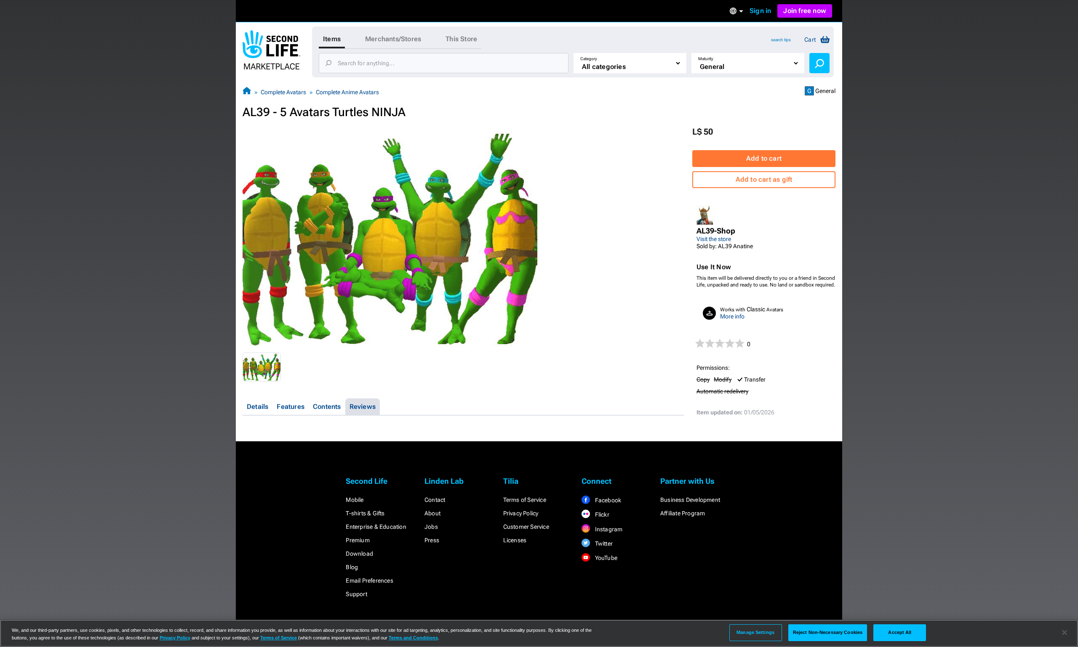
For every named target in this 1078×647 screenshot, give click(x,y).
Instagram (607, 529)
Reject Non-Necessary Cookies (827, 632)
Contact (434, 499)
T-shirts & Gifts (365, 513)
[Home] (247, 92)
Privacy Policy (521, 513)
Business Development (690, 499)
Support (356, 594)
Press (431, 540)
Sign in (760, 11)
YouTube (605, 557)
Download (359, 553)
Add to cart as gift (764, 179)
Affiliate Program (682, 513)
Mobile (354, 499)
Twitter (603, 543)
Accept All (899, 632)
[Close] (1064, 632)
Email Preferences (369, 580)
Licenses (515, 540)
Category (588, 58)
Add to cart (764, 158)
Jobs (431, 526)
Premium (357, 540)
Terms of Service (524, 499)
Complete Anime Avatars (347, 92)
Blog (352, 567)
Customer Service (526, 526)
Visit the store (713, 239)
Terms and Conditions (413, 637)
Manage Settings (755, 632)
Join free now (804, 11)
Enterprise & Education (376, 526)
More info (732, 316)
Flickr (601, 514)
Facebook (607, 500)
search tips (781, 39)
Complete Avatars (283, 92)
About (432, 513)
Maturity (705, 58)
